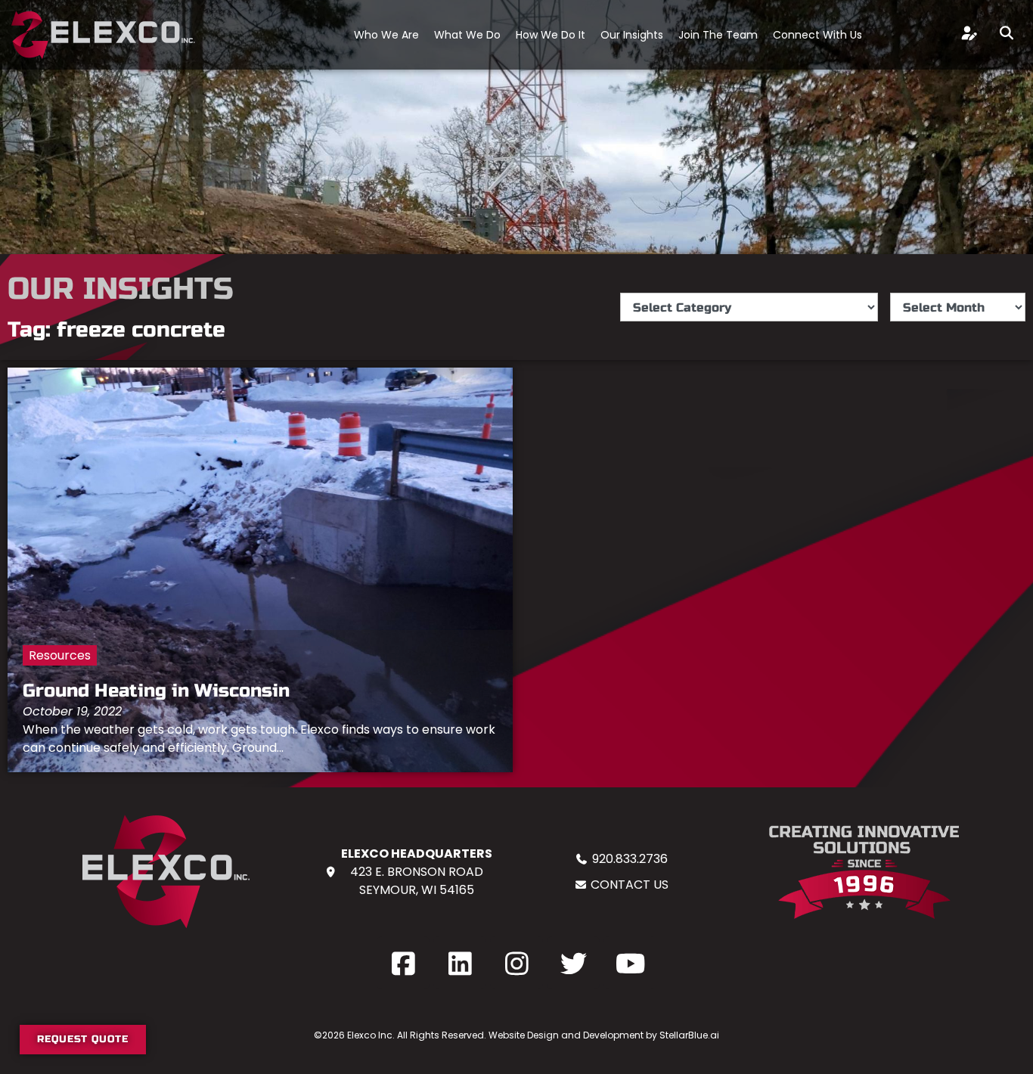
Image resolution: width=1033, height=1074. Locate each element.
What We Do (467, 34)
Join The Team (718, 34)
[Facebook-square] (403, 962)
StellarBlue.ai (689, 1035)
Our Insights (631, 34)
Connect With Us (817, 34)
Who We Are (386, 34)
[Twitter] (573, 962)
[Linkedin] (459, 962)
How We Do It (550, 34)
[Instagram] (516, 962)
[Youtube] (629, 962)
